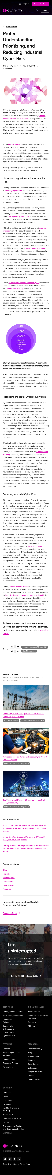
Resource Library (35, 1048)
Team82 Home (34, 1011)
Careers (6, 1096)
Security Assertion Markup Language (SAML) (24, 595)
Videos (31, 1075)
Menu (45, 10)
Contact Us (7, 1132)
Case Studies (8, 885)
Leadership (7, 1100)
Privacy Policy (25, 1164)
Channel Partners (10, 1059)
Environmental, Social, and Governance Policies (13, 1127)
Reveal (42, 115)
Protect (6, 118)
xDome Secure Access (19, 586)
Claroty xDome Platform (13, 1011)
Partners (6, 1048)
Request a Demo (40, 4)
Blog (5, 870)
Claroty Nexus (34, 1079)
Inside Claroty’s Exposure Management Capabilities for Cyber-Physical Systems (25, 838)
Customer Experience (12, 1118)
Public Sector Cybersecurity (9, 1034)
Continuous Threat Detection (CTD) (24, 282)
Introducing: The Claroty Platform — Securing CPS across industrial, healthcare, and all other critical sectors (24, 828)
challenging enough (13, 190)
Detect (13, 118)
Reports (6, 873)
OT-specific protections (19, 216)
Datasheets (8, 881)
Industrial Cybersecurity (13, 1015)
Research (32, 1022)
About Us (7, 1092)
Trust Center (8, 1114)
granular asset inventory (34, 248)
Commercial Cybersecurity (9, 1027)
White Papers (9, 877)
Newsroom (7, 1104)
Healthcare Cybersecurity (9, 1021)
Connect (24, 118)
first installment (15, 144)
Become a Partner (10, 1063)
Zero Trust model (35, 546)
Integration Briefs (35, 1071)
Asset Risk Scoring (15, 288)
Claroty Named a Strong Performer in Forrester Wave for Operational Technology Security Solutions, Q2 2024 (26, 848)
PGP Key (31, 1026)
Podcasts (7, 889)
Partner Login (8, 1067)
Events (6, 1122)
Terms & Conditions (10, 1164)
